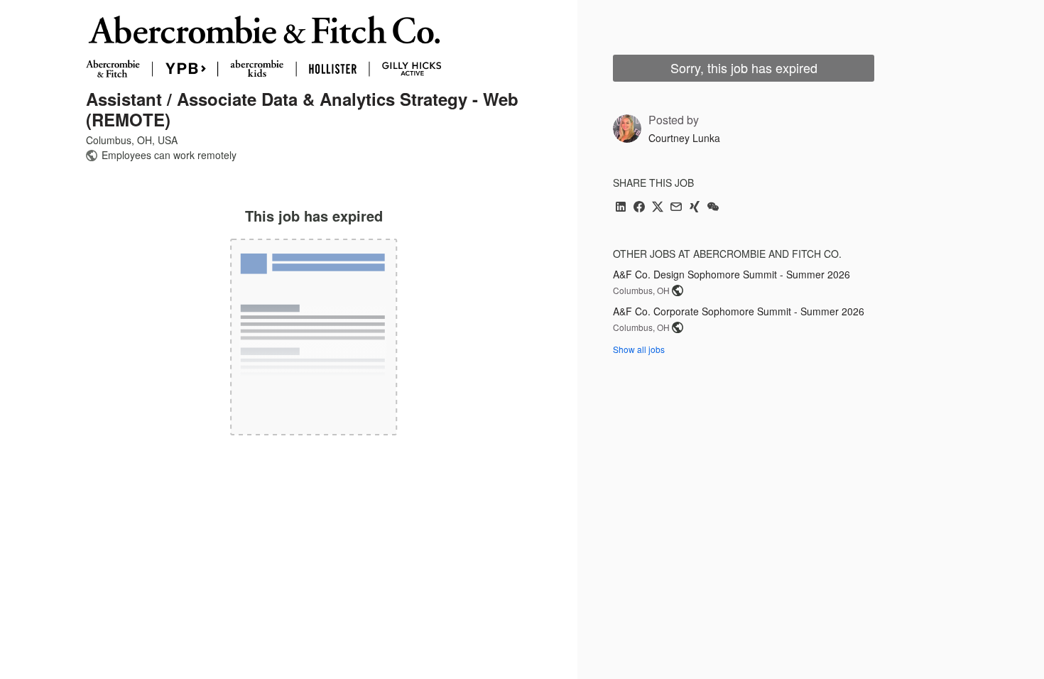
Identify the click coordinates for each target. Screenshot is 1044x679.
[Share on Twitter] (657, 208)
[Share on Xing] (694, 208)
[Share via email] (676, 208)
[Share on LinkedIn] (620, 208)
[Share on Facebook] (639, 208)
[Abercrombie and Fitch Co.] (263, 46)
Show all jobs (639, 349)
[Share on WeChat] (713, 208)
